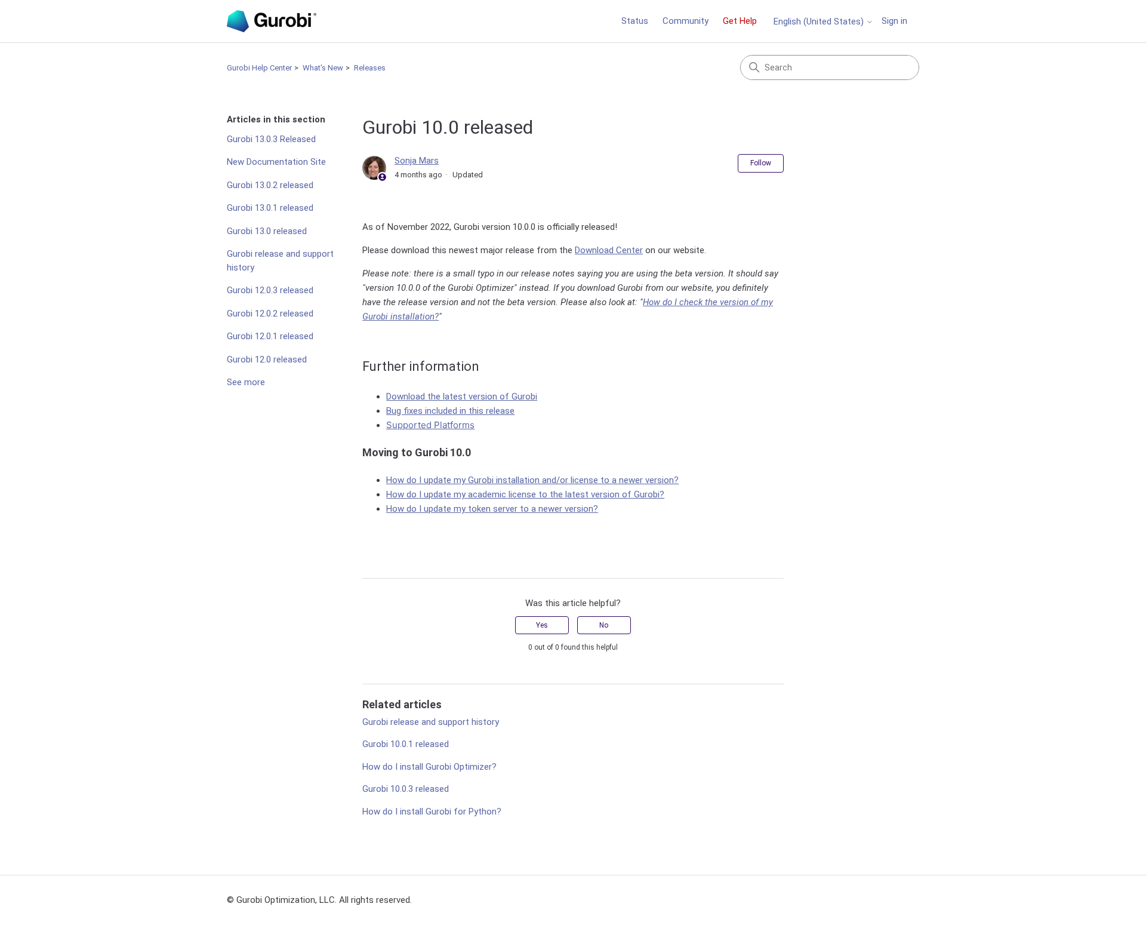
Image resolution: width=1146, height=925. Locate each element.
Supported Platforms (430, 425)
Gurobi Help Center (259, 67)
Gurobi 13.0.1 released (270, 207)
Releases (370, 67)
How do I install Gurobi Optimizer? (429, 766)
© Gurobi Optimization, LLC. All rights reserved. (319, 900)
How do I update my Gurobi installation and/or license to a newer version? (532, 480)
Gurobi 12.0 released (267, 359)
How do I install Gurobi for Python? (431, 811)
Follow (760, 163)
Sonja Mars (417, 160)
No (603, 625)
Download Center (609, 250)
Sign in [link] (894, 21)
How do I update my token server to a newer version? (492, 508)
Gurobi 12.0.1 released (270, 336)
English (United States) (820, 22)
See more (246, 382)
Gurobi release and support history (280, 260)
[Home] (271, 21)
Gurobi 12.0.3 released (270, 290)
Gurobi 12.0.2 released (270, 313)
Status (634, 21)
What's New (323, 67)
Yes (542, 625)
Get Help (740, 21)
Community (685, 21)
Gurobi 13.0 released (267, 231)
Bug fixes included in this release (450, 410)
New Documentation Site (276, 161)
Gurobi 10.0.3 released (405, 788)
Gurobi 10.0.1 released (405, 744)
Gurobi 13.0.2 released (270, 185)
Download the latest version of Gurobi (461, 396)
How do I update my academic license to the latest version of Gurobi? (525, 494)
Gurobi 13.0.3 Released (271, 139)
